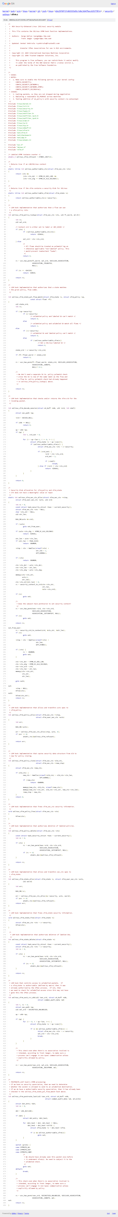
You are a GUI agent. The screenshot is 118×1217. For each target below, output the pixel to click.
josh (44, 11)
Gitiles (14, 1213)
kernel (6, 11)
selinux (6, 14)
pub (13, 11)
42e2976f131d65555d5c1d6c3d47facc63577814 (77, 11)
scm (19, 11)
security (109, 11)
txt (108, 1213)
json (114, 1213)
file (50, 20)
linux (25, 11)
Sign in (113, 4)
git (39, 11)
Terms (26, 1213)
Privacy (20, 1213)
